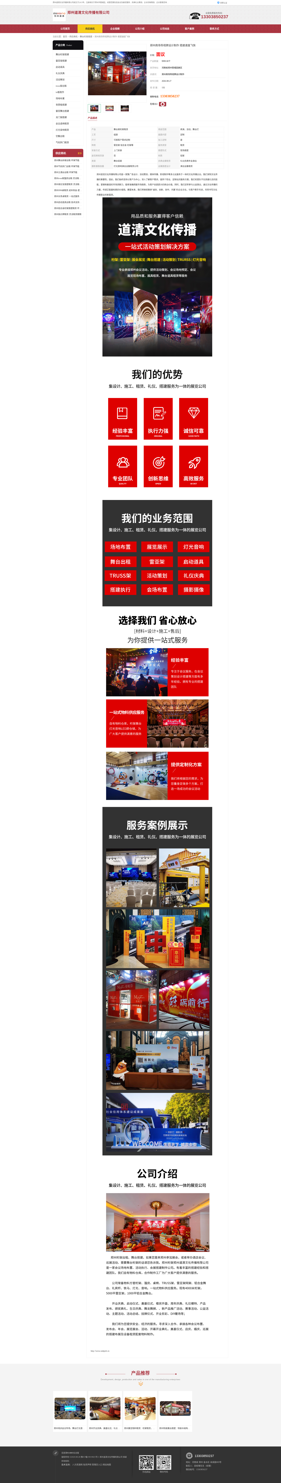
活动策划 (60, 79)
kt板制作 (60, 92)
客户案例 (189, 28)
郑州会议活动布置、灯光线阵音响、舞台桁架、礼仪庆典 (219, 1428)
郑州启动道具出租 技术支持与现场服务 (68, 202)
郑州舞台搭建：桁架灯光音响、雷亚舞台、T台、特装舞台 (185, 1428)
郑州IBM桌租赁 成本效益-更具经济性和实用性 (68, 190)
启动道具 (60, 67)
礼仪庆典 (60, 73)
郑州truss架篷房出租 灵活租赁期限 (68, 178)
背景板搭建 (61, 105)
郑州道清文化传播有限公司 (111, 1457)
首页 (65, 37)
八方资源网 (77, 1465)
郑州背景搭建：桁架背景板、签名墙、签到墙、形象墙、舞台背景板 (154, 1428)
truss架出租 (61, 86)
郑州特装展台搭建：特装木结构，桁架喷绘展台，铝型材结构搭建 (83, 1428)
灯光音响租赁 (62, 130)
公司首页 (65, 28)
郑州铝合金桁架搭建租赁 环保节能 (68, 208)
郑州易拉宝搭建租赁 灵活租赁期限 (68, 184)
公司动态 (164, 28)
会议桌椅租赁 (62, 123)
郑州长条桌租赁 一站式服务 (66, 196)
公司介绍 (139, 28)
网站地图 (107, 1465)
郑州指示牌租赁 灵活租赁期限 (67, 214)
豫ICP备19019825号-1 (90, 1457)
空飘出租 (60, 136)
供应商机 (90, 28)
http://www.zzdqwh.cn (100, 1351)
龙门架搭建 (61, 117)
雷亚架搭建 (61, 61)
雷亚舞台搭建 (62, 111)
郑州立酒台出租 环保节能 (65, 172)
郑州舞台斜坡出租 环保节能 (66, 160)
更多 (80, 153)
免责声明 (87, 1465)
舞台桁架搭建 (86, 37)
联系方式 (214, 28)
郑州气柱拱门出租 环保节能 (66, 166)
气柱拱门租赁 (62, 142)
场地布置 (60, 98)
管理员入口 (97, 1465)
